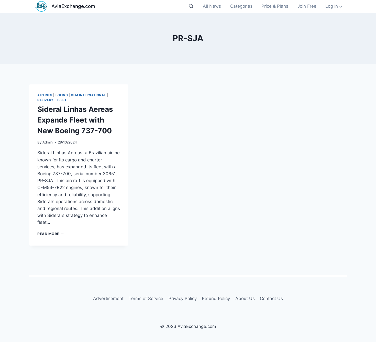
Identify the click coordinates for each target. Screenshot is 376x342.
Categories (241, 6)
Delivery (45, 100)
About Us (245, 298)
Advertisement (108, 298)
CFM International (88, 95)
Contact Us (271, 298)
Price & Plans (274, 6)
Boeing (62, 95)
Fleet (62, 100)
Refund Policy (216, 298)
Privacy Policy (183, 298)
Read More (51, 234)
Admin (47, 142)
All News (212, 6)
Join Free (306, 6)
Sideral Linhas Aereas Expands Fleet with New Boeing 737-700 (75, 120)
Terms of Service (146, 298)
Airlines (44, 95)
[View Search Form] (191, 6)
